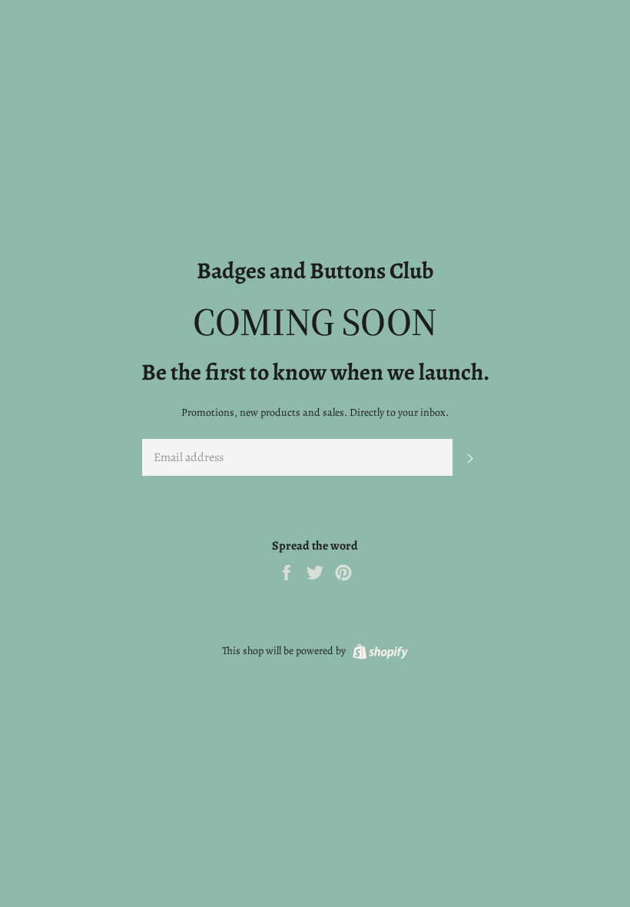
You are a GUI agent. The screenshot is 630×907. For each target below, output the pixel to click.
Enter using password (565, 22)
